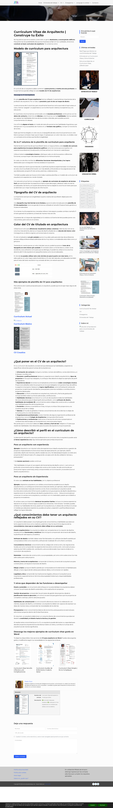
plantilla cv (83, 206)
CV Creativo (19, 352)
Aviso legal (17, 775)
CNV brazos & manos (86, 188)
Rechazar (102, 805)
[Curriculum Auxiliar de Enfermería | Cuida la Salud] (45, 665)
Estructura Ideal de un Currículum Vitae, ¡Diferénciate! (87, 63)
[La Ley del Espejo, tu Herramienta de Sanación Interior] (89, 224)
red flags (92, 206)
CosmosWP (48, 784)
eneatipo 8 (83, 203)
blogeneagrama (85, 185)
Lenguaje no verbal (82, 3)
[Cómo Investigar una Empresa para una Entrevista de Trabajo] (89, 248)
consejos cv (84, 191)
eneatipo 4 (83, 197)
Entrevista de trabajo (50, 3)
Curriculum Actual (23, 316)
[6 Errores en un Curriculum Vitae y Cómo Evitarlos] (89, 270)
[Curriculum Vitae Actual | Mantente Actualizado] (89, 292)
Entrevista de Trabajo (87, 317)
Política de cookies (20, 772)
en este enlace (9, 806)
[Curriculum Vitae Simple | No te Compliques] (68, 665)
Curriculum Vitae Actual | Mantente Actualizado (87, 296)
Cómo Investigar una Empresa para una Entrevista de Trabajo (89, 251)
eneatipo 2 (83, 194)
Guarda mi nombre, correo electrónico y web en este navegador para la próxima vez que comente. (42, 736)
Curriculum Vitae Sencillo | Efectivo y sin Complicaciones (23, 670)
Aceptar (92, 805)
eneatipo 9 (91, 203)
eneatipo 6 (83, 200)
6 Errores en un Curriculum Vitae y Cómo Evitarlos (88, 274)
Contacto (95, 3)
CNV (93, 185)
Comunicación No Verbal (88, 308)
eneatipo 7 (91, 200)
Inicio (40, 3)
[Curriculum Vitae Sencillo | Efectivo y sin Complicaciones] (23, 665)
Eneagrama (69, 3)
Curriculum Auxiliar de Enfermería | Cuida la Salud (44, 670)
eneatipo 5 (91, 197)
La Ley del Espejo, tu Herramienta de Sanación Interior (87, 228)
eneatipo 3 (91, 194)
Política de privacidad (21, 769)
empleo (95, 191)
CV (61, 3)
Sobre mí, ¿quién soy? (21, 778)
